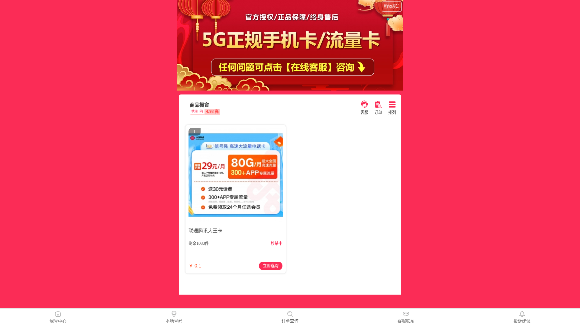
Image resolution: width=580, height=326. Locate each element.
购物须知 (392, 6)
